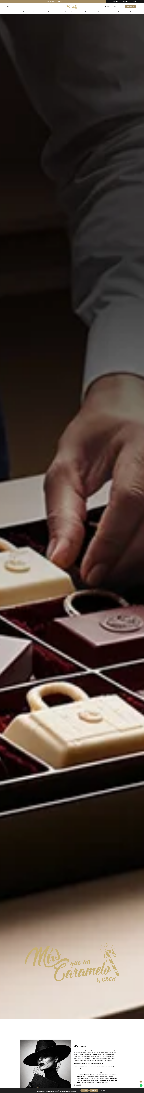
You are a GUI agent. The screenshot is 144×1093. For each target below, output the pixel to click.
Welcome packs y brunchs (104, 11)
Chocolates (35, 11)
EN (10, 6)
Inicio (10, 11)
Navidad (87, 11)
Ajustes (103, 1090)
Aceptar (84, 1090)
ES (7, 6)
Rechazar (94, 1090)
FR (13, 6)
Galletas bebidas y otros (71, 11)
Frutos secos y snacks (52, 11)
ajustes (74, 1091)
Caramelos (22, 11)
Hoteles (120, 11)
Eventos (132, 11)
